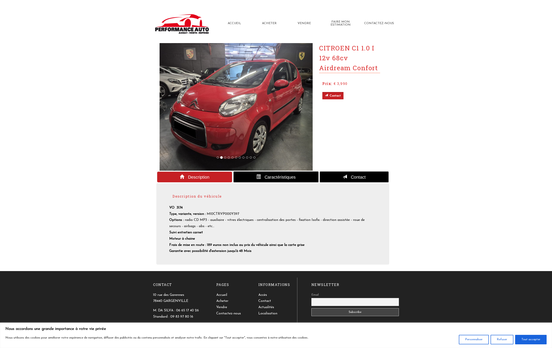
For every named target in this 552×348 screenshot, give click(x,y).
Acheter (222, 301)
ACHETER (269, 23)
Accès (262, 295)
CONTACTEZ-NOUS (379, 23)
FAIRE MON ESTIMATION (341, 23)
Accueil (221, 295)
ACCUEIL (234, 23)
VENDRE (304, 23)
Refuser (502, 339)
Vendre (221, 307)
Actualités (266, 307)
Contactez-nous (228, 313)
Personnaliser (474, 339)
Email (315, 295)
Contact (356, 177)
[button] (171, 107)
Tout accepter (530, 339)
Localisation (267, 313)
